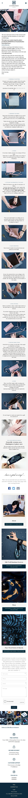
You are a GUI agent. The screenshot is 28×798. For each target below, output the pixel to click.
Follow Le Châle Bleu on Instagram (10, 727)
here (7, 38)
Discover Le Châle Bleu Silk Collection (14, 609)
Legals (14, 789)
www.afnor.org (5, 44)
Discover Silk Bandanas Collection (14, 566)
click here (17, 741)
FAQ (19, 765)
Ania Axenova (17, 793)
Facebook (14, 777)
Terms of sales (14, 791)
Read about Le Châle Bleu (14, 524)
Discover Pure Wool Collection (14, 651)
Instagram (14, 779)
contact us (14, 766)
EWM (16, 795)
